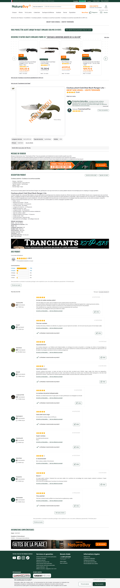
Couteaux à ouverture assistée (51, 17)
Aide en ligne (96, 1)
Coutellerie (27, 17)
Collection (37, 12)
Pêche (21, 12)
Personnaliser (85, 584)
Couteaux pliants (36, 17)
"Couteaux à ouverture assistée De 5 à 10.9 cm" (63, 37)
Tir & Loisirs (28, 12)
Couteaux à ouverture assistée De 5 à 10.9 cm (74, 17)
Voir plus (106, 37)
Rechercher (81, 6)
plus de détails (29, 142)
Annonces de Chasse (17, 17)
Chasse (14, 12)
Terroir (65, 12)
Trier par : (96, 292)
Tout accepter (99, 584)
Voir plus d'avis (60, 512)
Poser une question (103, 110)
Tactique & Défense (48, 12)
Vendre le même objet (91, 175)
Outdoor (58, 12)
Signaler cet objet (103, 175)
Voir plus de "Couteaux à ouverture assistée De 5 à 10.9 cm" (27, 77)
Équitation (72, 12)
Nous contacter (105, 1)
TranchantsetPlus (81, 109)
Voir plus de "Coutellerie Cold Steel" (21, 83)
